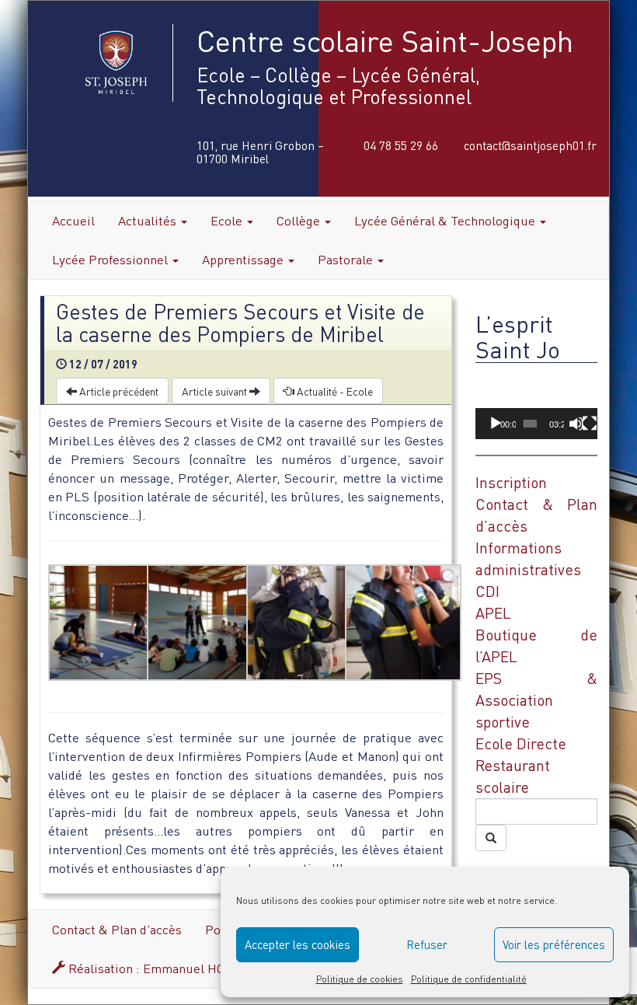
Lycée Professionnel (111, 259)
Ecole (228, 220)
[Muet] (576, 423)
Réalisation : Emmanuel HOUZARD (165, 968)
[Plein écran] (589, 423)
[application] (536, 405)
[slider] (530, 423)
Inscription (511, 482)
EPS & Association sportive (536, 699)
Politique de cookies (359, 979)
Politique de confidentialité (469, 979)
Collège (300, 220)
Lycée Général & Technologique (446, 220)
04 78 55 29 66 (401, 145)
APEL (493, 613)
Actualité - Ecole (333, 391)
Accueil (73, 220)
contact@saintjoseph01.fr (530, 145)
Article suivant (215, 391)
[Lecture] (495, 423)
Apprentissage (244, 259)
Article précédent (117, 391)
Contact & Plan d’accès (117, 929)
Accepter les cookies (297, 944)
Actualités (148, 220)
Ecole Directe (520, 743)
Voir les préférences (554, 944)
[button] (537, 405)
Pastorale (347, 259)
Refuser (426, 944)
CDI (487, 591)
